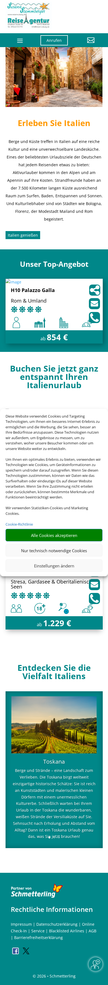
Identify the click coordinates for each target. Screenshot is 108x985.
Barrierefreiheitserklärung (38, 937)
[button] (85, 44)
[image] (13, 282)
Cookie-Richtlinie (19, 523)
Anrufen (54, 40)
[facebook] (16, 952)
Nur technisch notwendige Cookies (54, 550)
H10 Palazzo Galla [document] (33, 290)
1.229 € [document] (57, 623)
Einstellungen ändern (54, 565)
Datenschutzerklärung (57, 924)
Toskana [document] (54, 762)
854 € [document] (57, 337)
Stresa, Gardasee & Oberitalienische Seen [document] (53, 584)
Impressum (21, 924)
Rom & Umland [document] (29, 301)
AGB (92, 930)
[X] (26, 952)
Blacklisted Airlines (66, 930)
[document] (54, 378)
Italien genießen (23, 235)
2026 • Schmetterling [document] (56, 976)
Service (38, 930)
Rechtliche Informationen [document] (52, 909)
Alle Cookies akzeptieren (54, 535)
